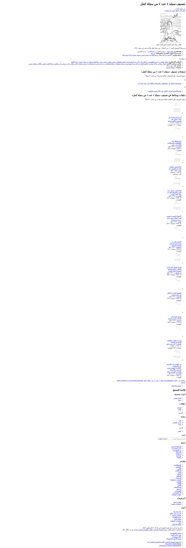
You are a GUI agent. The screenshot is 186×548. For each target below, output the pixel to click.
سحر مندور (144, 55)
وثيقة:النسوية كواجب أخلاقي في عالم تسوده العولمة (164, 91)
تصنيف (183, 382)
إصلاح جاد (143, 62)
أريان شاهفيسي (153, 62)
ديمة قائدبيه (151, 51)
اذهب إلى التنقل (180, 10)
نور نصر (152, 53)
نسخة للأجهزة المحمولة (174, 538)
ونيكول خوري (33, 64)
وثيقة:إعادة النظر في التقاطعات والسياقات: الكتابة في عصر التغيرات (159, 83)
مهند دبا (181, 58)
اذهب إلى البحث (170, 10)
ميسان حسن (83, 62)
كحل (152, 48)
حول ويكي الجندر (175, 535)
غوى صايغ (170, 51)
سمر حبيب (102, 62)
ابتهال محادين (164, 62)
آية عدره (169, 55)
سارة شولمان (119, 64)
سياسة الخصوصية (175, 533)
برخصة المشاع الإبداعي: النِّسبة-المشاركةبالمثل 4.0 (152, 530)
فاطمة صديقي (93, 62)
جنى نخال (162, 55)
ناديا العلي (74, 62)
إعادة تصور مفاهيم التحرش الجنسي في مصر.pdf (174, 168)
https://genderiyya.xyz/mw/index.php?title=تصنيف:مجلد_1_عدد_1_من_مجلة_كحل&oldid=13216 (147, 380)
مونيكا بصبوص (170, 67)
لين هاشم (57, 64)
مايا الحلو (50, 64)
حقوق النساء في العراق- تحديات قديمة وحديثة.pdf (174, 318)
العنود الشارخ (143, 64)
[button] (184, 412)
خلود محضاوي (120, 62)
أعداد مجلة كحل (176, 386)
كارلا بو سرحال (127, 55)
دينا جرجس (99, 64)
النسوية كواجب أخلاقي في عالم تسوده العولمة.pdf (174, 294)
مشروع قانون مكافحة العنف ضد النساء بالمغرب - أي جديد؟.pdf (174, 342)
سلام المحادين (109, 64)
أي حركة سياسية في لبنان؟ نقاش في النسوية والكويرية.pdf (174, 119)
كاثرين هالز (74, 64)
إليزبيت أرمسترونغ (133, 62)
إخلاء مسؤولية (176, 537)
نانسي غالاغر (42, 64)
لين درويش (65, 64)
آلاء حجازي (152, 64)
